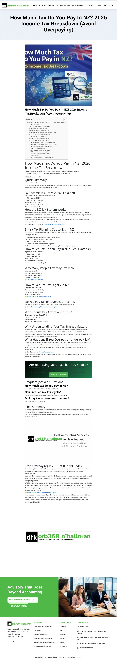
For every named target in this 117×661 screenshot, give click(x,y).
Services (50, 5)
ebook (62, 642)
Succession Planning (41, 634)
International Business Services (44, 642)
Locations (98, 5)
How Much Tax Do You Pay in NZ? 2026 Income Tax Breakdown (46, 122)
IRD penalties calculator (46, 352)
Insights (62, 638)
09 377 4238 (108, 5)
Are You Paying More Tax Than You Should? (42, 146)
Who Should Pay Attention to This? (39, 140)
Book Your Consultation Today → (22, 600)
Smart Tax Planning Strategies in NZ (39, 130)
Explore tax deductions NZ (35, 280)
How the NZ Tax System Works (38, 128)
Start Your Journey (19, 606)
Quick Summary (34, 124)
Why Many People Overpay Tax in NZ (40, 134)
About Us (42, 5)
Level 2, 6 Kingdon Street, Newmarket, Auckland (91, 632)
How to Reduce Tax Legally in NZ (39, 136)
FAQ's (62, 630)
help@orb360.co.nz (86, 648)
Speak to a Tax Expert (58, 375)
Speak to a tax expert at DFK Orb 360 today (41, 492)
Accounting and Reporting (43, 626)
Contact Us (89, 5)
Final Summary (35, 155)
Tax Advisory (38, 630)
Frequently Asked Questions (38, 148)
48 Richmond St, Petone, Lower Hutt (92, 643)
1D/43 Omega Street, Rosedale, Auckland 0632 (92, 638)
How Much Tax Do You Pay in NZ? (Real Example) (43, 132)
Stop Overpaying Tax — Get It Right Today (42, 158)
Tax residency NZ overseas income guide (44, 307)
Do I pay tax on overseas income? (41, 153)
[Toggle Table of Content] (64, 119)
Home (35, 5)
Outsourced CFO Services (42, 646)
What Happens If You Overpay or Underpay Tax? (44, 144)
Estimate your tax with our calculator (39, 296)
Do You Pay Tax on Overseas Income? (40, 138)
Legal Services (77, 5)
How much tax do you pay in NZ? (41, 150)
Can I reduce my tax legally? (40, 152)
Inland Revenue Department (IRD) (54, 224)
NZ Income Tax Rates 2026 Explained (40, 126)
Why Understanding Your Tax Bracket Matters (43, 142)
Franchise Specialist (63, 5)
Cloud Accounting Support (43, 638)
